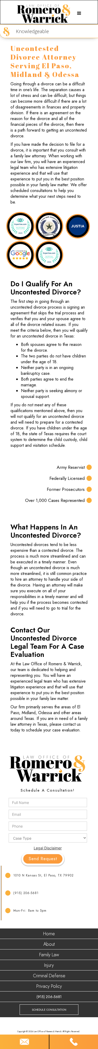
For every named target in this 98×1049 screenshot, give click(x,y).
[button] (79, 13)
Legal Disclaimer (48, 848)
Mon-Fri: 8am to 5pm (30, 910)
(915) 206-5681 (26, 893)
